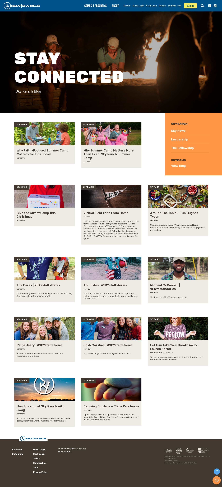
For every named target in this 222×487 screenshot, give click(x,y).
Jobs (35, 467)
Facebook (209, 5)
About (115, 5)
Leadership (179, 139)
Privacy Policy (40, 472)
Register (190, 6)
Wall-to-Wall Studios (190, 463)
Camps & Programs (95, 5)
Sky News (178, 131)
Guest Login (138, 6)
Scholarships (40, 463)
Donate (162, 6)
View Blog (178, 166)
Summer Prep (174, 6)
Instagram (215, 5)
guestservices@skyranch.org (72, 448)
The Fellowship (182, 148)
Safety (127, 6)
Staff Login (151, 6)
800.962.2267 (65, 451)
